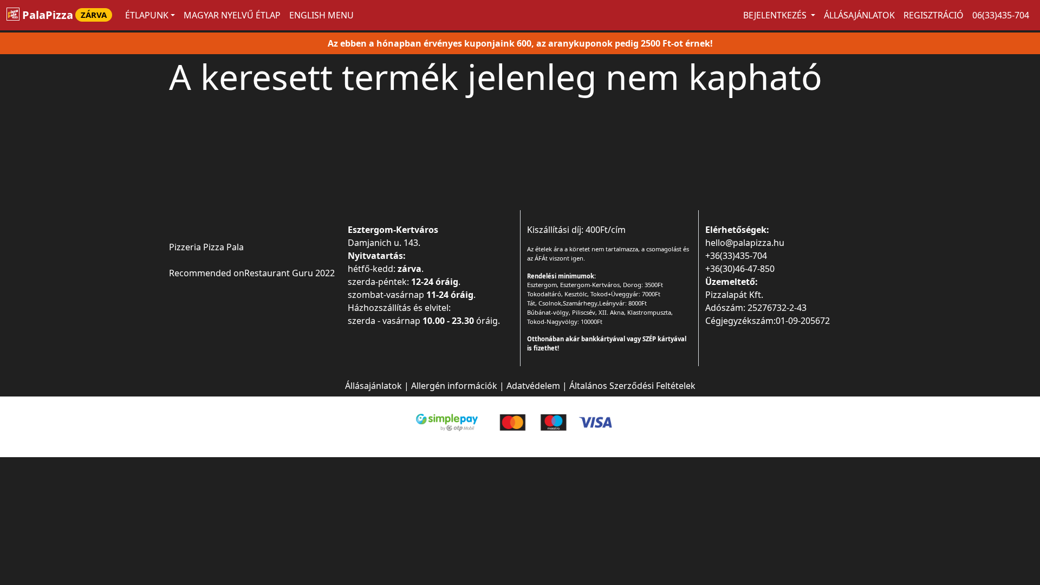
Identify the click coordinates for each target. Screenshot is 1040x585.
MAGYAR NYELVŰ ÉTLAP (232, 15)
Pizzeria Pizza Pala (206, 247)
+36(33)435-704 (736, 256)
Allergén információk (454, 386)
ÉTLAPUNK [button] (146, 15)
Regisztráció (933, 15)
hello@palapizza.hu (744, 243)
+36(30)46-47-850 (740, 269)
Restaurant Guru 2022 (289, 273)
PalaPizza (63, 15)
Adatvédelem (533, 386)
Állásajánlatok (859, 15)
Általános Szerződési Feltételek (632, 386)
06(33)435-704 (1000, 15)
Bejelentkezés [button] (776, 15)
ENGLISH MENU (321, 15)
